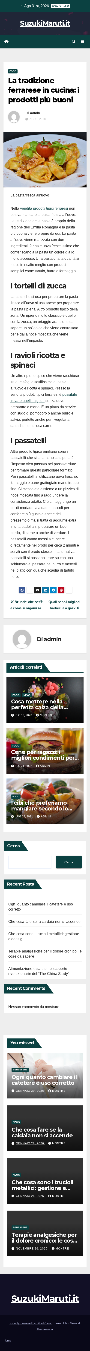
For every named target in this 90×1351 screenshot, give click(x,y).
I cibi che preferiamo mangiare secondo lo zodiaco (39, 808)
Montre (46, 715)
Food (12, 71)
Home (7, 1340)
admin (35, 113)
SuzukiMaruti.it (45, 23)
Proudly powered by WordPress (30, 1323)
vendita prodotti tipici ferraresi (44, 208)
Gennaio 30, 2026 (30, 1090)
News (27, 695)
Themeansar (44, 1329)
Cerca (13, 845)
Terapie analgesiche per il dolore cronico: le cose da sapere (44, 1240)
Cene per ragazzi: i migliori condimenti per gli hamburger (43, 758)
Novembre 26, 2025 (32, 1248)
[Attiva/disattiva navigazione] (82, 41)
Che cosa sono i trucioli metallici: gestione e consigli (42, 1188)
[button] (73, 42)
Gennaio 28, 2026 (30, 1143)
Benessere (20, 1069)
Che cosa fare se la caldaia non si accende (44, 922)
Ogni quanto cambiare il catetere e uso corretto (44, 1080)
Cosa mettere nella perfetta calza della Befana (37, 707)
